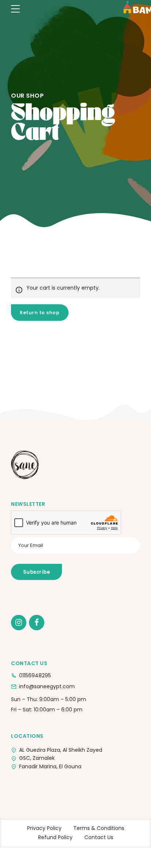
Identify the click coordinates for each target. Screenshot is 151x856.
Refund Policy (55, 837)
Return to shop (39, 312)
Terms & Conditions (98, 828)
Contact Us (98, 837)
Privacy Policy (44, 828)
